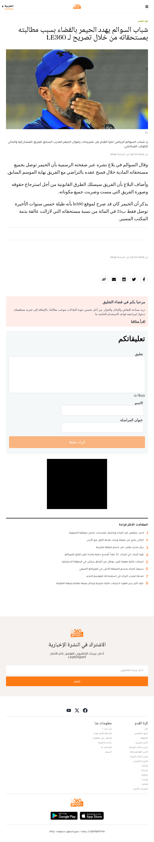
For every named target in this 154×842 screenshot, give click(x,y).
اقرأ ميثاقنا (138, 321)
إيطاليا (144, 774)
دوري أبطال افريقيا (138, 747)
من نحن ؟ (107, 728)
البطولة (144, 737)
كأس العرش (141, 742)
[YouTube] (68, 710)
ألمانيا (145, 784)
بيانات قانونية (105, 742)
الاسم (139, 403)
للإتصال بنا (106, 747)
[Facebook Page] (85, 710)
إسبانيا (144, 770)
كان (146, 728)
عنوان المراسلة (131, 420)
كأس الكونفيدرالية (139, 751)
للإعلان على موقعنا (102, 737)
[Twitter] (77, 710)
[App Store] (92, 815)
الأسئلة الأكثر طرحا (102, 733)
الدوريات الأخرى (140, 788)
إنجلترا (145, 765)
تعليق (139, 354)
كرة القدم (143, 21)
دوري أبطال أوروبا (139, 756)
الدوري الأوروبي (140, 761)
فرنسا (145, 779)
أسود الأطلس (141, 733)
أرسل (77, 681)
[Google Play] (64, 815)
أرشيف (108, 751)
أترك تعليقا (77, 442)
